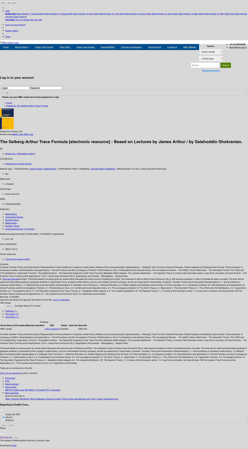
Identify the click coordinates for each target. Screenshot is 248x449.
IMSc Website (189, 47)
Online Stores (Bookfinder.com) (76, 398)
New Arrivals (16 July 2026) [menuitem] (86, 13)
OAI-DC (8, 417)
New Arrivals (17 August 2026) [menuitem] (30, 13)
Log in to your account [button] (10, 373)
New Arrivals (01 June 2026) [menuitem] (165, 13)
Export (3, 425)
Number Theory (12, 225)
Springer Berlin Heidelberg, (103, 168)
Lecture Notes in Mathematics (42, 168)
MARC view (17, 134)
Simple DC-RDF (12, 414)
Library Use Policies (44, 47)
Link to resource (52, 328)
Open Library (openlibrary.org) (104, 398)
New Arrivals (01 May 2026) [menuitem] (217, 13)
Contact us (172, 47)
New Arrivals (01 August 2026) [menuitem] (59, 13)
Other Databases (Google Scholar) (45, 398)
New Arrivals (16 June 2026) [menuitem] (138, 13)
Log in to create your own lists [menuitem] (28, 19)
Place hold (10, 378)
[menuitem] (10, 13)
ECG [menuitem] (232, 13)
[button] (7, 10)
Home (6, 47)
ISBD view (28, 134)
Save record (10, 387)
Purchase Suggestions (131, 47)
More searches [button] (12, 392)
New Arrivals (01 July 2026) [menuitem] (112, 13)
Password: (35, 87)
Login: (5, 87)
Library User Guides (85, 47)
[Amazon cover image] (7, 128)
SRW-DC (9, 420)
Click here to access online (17, 259)
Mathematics (11, 214)
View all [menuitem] (23, 16)
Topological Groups (14, 217)
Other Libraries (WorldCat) (17, 398)
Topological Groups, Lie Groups (19, 228)
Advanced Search (211, 70)
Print (7, 381)
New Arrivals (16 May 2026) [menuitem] (191, 13)
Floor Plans (65, 47)
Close (16, 437)
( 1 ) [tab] (11, 310)
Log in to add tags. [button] (61, 299)
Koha (13, 445)
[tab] (12, 313)
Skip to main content (9, 2)
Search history (11, 30)
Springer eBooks (10, 278)
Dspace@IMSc (108, 47)
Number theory (12, 219)
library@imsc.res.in (238, 47)
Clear (7, 36)
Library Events (154, 47)
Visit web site (6, 437)
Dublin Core (18, 389)
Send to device (12, 384)
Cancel (11, 425)
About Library (22, 47)
